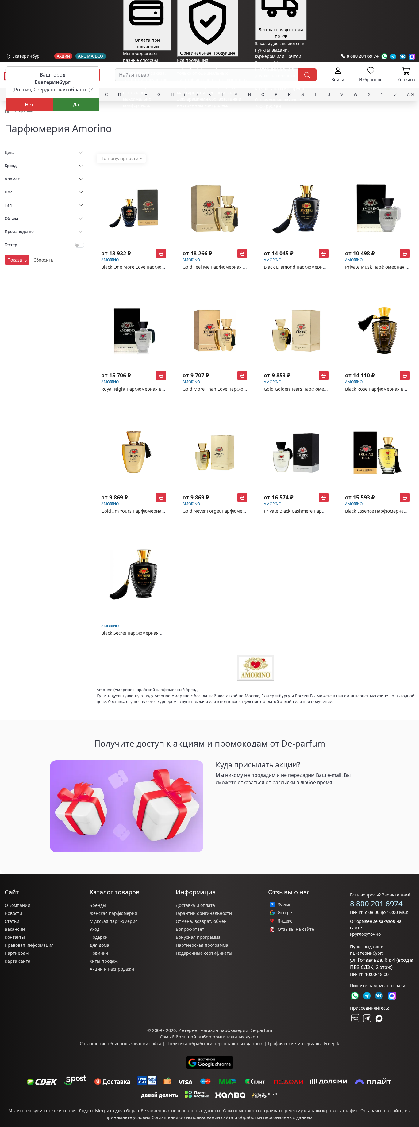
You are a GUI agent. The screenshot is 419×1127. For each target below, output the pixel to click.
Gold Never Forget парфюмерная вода (223, 511)
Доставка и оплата (195, 905)
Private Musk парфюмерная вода (380, 267)
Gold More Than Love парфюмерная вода (227, 389)
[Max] (412, 56)
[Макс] (379, 1018)
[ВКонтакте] (354, 1018)
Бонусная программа (198, 937)
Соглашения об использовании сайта (192, 1117)
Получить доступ (240, 796)
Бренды (98, 905)
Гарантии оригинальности (204, 913)
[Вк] (402, 56)
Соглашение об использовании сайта (120, 1043)
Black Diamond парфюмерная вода (301, 267)
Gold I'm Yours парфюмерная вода (138, 511)
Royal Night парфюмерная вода (135, 389)
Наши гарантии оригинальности (212, 117)
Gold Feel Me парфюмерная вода (218, 267)
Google (285, 912)
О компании (17, 905)
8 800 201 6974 (376, 903)
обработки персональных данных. (276, 1117)
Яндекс (285, 921)
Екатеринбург (26, 56)
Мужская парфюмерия (114, 921)
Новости (13, 913)
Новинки (99, 953)
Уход (94, 929)
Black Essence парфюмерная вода (381, 511)
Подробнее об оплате (145, 117)
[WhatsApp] (384, 56)
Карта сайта (17, 961)
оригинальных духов (235, 1037)
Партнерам (17, 953)
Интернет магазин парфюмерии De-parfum (225, 1030)
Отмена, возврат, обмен (201, 921)
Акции (63, 56)
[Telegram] (393, 56)
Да (76, 104)
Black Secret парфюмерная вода (135, 633)
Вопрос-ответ (190, 929)
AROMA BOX (90, 56)
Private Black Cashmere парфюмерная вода (310, 511)
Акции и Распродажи (112, 969)
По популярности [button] (119, 158)
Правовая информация (29, 945)
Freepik (331, 1043)
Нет (29, 104)
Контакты (15, 937)
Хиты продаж (104, 961)
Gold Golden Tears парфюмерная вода (305, 389)
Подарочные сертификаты (204, 953)
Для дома (99, 945)
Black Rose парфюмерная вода (378, 389)
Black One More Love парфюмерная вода (145, 267)
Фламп (285, 904)
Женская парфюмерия (113, 913)
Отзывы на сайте (296, 929)
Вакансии (15, 929)
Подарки (99, 937)
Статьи (12, 921)
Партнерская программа (202, 945)
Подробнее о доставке (278, 130)
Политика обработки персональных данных (214, 1043)
